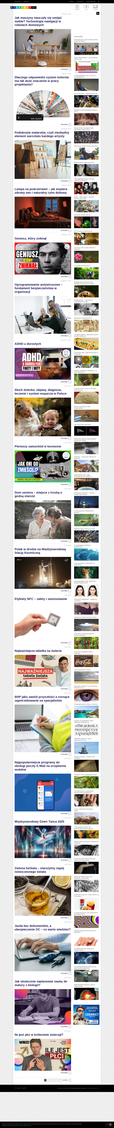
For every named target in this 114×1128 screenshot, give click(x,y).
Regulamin (18, 1088)
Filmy (86, 9)
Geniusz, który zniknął (30, 238)
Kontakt (24, 1088)
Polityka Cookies (27, 1125)
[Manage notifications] (110, 1124)
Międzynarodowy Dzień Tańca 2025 (39, 821)
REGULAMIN (83, 1088)
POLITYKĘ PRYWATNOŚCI (75, 1088)
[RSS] (99, 1)
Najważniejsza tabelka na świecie (38, 650)
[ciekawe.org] (23, 8)
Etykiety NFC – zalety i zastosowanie (41, 599)
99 (60, 1080)
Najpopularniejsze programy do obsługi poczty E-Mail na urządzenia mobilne (40, 766)
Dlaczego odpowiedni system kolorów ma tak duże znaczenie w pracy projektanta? (42, 81)
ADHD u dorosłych (28, 343)
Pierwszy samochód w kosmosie (38, 446)
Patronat (26, 1)
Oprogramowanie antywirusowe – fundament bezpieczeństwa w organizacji (39, 288)
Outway (30, 1088)
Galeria (95, 9)
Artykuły (77, 9)
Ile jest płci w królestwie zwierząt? (39, 1034)
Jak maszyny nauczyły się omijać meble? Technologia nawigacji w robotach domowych (38, 21)
